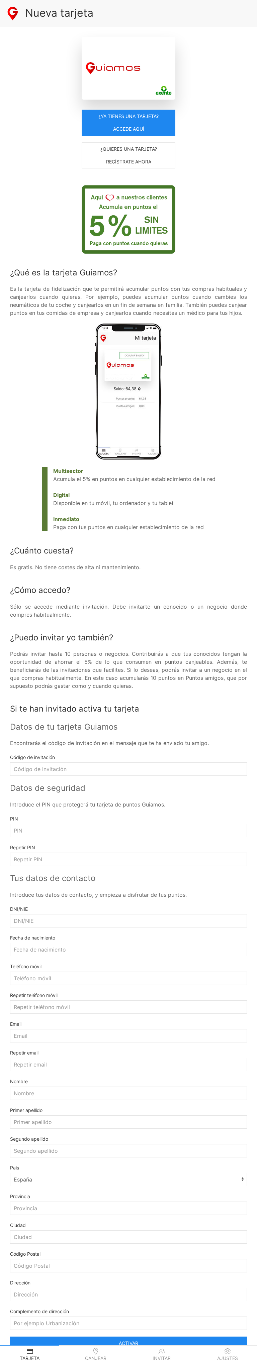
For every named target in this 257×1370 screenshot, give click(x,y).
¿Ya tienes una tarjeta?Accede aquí (128, 122)
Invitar (162, 1358)
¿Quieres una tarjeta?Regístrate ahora (128, 155)
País (14, 1167)
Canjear (95, 1358)
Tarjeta (29, 1358)
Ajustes (227, 1358)
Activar (128, 1343)
